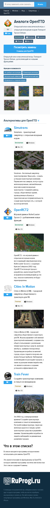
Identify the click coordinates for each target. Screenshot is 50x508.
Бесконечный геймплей (12, 76)
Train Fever (21, 374)
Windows (15, 11)
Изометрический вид (31, 76)
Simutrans (21, 128)
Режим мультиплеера (30, 72)
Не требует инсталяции (12, 72)
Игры (23, 11)
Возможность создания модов (14, 80)
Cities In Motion (24, 287)
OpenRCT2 (21, 210)
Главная (6, 11)
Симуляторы (33, 11)
